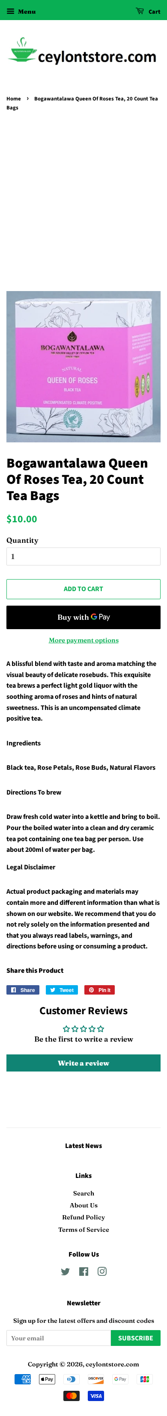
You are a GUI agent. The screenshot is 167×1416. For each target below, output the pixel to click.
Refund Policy (83, 1217)
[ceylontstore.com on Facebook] (84, 1273)
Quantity (22, 540)
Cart (154, 12)
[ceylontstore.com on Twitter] (65, 1273)
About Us (84, 1205)
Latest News (83, 1146)
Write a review (83, 1063)
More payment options (84, 640)
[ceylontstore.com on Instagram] (102, 1273)
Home (13, 99)
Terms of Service (83, 1229)
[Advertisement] (83, 201)
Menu (26, 11)
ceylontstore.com (112, 1364)
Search (83, 1193)
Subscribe (135, 1338)
